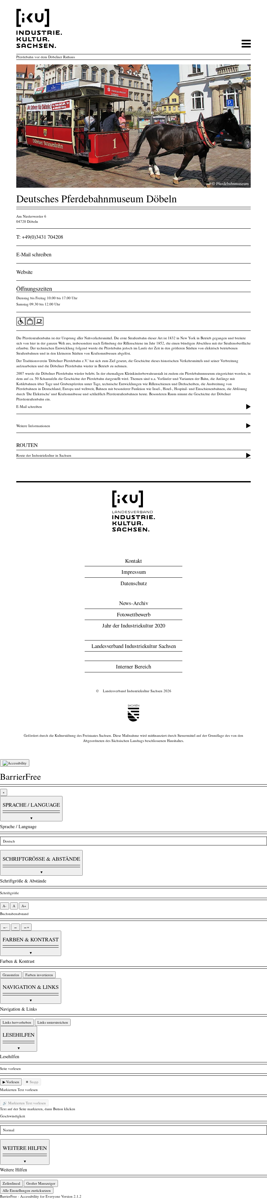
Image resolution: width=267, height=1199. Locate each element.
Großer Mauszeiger (40, 1183)
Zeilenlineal (11, 1183)
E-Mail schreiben (33, 254)
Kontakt (133, 560)
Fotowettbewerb (133, 614)
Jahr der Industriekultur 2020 (133, 625)
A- (5, 905)
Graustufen (11, 974)
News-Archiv (133, 603)
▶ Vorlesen (11, 1081)
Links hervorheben (17, 1022)
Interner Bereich (133, 666)
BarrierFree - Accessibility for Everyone (30, 1196)
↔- (5, 926)
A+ (23, 905)
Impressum (133, 571)
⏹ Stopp (31, 1081)
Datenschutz (133, 583)
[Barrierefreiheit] (14, 763)
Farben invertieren (39, 974)
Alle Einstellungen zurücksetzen (27, 1190)
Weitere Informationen (33, 425)
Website (24, 272)
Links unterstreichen (52, 1022)
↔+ (26, 926)
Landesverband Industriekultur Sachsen (133, 646)
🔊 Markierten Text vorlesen (24, 1102)
